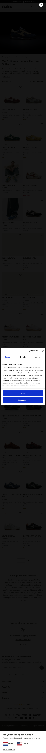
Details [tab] (23, 357)
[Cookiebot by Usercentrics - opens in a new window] (29, 351)
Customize (22, 400)
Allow (23, 393)
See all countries (9, 749)
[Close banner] (43, 351)
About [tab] (37, 357)
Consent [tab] (8, 357)
